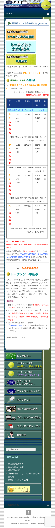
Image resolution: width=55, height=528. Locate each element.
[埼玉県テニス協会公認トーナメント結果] (21, 64)
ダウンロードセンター (32, 73)
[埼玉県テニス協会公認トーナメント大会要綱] (21, 38)
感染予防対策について (17, 470)
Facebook (28, 512)
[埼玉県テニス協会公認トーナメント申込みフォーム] (21, 51)
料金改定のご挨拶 (15, 464)
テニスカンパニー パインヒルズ (30, 517)
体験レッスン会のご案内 (18, 480)
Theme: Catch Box (37, 523)
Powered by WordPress (19, 523)
